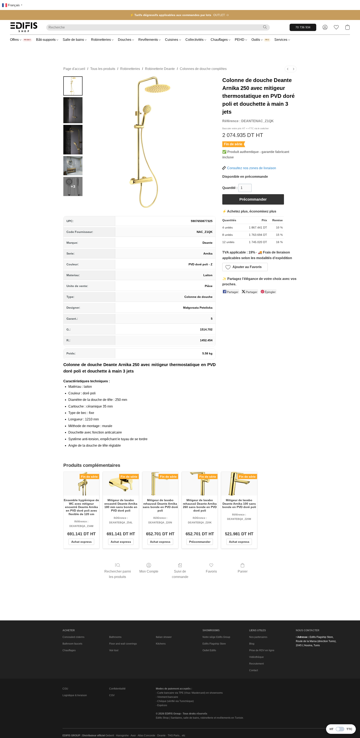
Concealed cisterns (73, 637)
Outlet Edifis (209, 650)
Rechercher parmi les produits (117, 574)
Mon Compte (148, 571)
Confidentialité (117, 688)
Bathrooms (115, 637)
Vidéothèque (256, 657)
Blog (251, 643)
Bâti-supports (46, 39)
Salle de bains (74, 39)
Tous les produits (102, 69)
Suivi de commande (180, 574)
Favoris (211, 571)
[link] (221, 14)
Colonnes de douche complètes (203, 69)
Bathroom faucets (72, 643)
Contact (253, 670)
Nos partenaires (258, 637)
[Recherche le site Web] (265, 27)
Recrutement (256, 663)
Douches (125, 39)
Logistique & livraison (74, 695)
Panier (243, 571)
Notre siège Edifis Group (216, 637)
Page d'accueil (74, 69)
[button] (24, 27)
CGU (65, 688)
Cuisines (172, 39)
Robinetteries (101, 39)
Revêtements (148, 39)
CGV (112, 695)
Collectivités (194, 39)
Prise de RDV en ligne (261, 650)
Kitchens (161, 643)
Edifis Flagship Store (214, 643)
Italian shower (164, 637)
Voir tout (113, 650)
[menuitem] (288, 69)
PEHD (240, 39)
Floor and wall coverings (123, 643)
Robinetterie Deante (160, 69)
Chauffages (220, 39)
